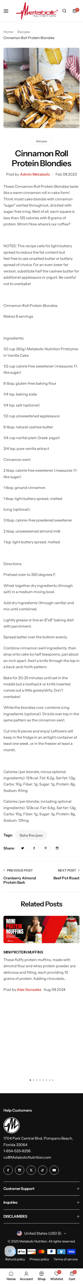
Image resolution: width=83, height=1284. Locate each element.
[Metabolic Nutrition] (37, 11)
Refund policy (15, 1259)
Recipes (24, 32)
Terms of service (65, 1259)
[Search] (64, 11)
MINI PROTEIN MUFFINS (23, 952)
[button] (52, 1079)
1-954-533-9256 (17, 1151)
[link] (22, 848)
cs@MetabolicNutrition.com (27, 1157)
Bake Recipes (31, 835)
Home (8, 32)
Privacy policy (39, 1259)
